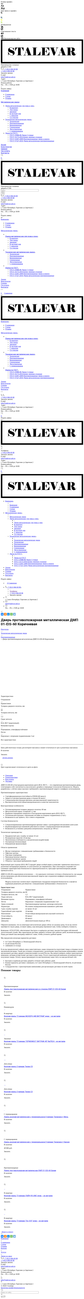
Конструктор (6, 147)
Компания (5, 91)
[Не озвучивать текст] (2, 36)
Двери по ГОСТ (11, 133)
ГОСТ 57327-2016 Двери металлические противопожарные (32, 141)
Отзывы (8, 98)
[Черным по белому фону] (1, 13)
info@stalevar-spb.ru (8, 77)
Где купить (5, 151)
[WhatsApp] (11, 614)
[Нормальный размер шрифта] (2, 6)
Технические (14, 121)
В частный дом (15, 114)
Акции (3, 145)
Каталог (4, 1248)
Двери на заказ (6, 1256)
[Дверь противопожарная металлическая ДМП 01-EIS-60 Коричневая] (42, 689)
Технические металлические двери (18, 119)
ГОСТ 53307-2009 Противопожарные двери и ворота (29, 139)
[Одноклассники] (5, 614)
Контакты (5, 153)
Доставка (8, 781)
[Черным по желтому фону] (1, 20)
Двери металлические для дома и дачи (19, 106)
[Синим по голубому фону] (1, 18)
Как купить (9, 779)
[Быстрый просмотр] (5, 978)
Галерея (4, 149)
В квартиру (14, 108)
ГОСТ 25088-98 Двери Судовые (21, 135)
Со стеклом (14, 117)
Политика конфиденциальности (13, 1288)
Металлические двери (10, 102)
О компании (9, 94)
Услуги (3, 1252)
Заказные (13, 112)
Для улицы (14, 110)
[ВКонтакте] (2, 614)
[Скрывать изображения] (2, 29)
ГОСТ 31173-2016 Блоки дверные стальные (26, 137)
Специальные (15, 127)
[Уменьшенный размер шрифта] (2, 4)
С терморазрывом (16, 131)
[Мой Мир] (8, 614)
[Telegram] (14, 614)
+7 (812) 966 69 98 (11, 69)
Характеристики (11, 777)
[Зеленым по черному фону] (1, 23)
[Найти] (3, 193)
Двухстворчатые (16, 129)
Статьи (7, 96)
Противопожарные (17, 123)
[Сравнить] (1, 761)
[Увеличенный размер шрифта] (3, 9)
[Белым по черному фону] (1, 15)
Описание (9, 775)
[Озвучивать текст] (2, 34)
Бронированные (16, 125)
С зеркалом (14, 115)
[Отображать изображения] (2, 27)
